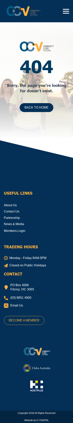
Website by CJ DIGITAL (36, 420)
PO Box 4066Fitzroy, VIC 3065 (22, 287)
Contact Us (11, 211)
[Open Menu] (66, 11)
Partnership (12, 217)
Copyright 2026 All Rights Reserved (36, 413)
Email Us (16, 305)
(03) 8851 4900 (20, 297)
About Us (10, 205)
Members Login (14, 230)
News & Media (14, 224)
